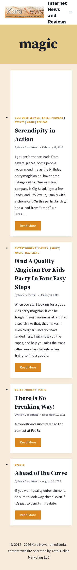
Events (19, 122)
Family (54, 248)
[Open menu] (70, 12)
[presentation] (41, 91)
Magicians (32, 252)
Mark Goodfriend (28, 147)
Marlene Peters (27, 295)
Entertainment (52, 117)
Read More (30, 226)
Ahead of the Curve (41, 473)
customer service (27, 117)
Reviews (42, 122)
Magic (31, 122)
